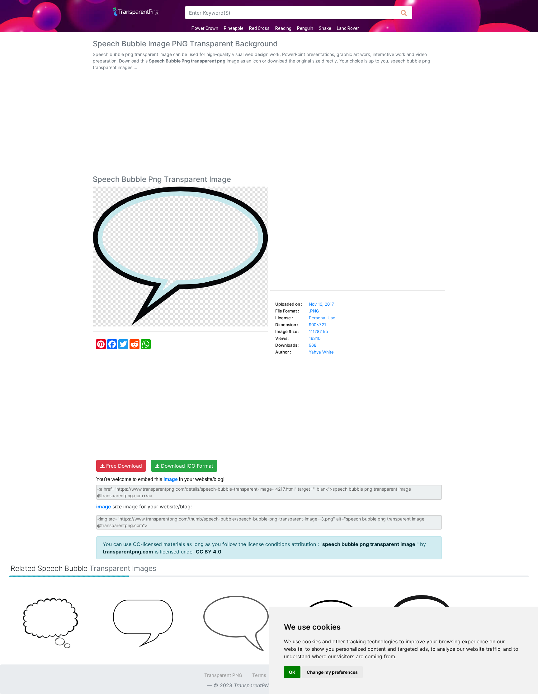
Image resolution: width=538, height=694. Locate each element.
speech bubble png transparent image (369, 544)
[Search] (404, 12)
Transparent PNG (223, 675)
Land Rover (348, 28)
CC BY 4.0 (208, 551)
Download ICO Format (186, 466)
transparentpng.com (128, 551)
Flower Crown (204, 28)
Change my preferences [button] (332, 672)
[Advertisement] (269, 124)
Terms (259, 675)
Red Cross (259, 28)
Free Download (123, 466)
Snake (325, 28)
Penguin (305, 28)
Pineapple (233, 28)
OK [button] (292, 672)
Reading (283, 28)
